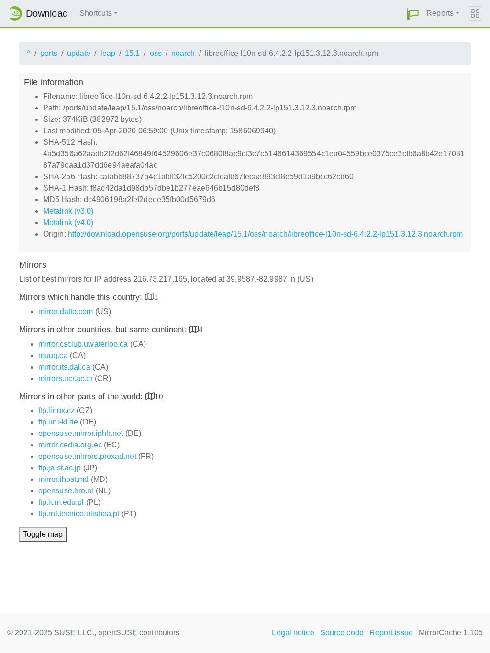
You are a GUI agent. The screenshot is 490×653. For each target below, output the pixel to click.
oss (156, 53)
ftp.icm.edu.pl (61, 502)
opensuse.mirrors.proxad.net (87, 456)
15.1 (132, 53)
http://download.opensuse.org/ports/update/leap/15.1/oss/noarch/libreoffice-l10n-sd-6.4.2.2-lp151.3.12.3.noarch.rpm (265, 234)
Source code (342, 633)
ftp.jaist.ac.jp (59, 468)
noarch (183, 53)
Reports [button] (440, 13)
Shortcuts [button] (95, 13)
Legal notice (293, 633)
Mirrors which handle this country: (82, 297)
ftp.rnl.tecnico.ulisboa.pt (79, 514)
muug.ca (53, 355)
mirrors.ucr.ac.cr (65, 378)
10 (159, 396)
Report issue (391, 633)
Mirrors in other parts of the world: (82, 396)
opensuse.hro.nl (66, 491)
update (79, 53)
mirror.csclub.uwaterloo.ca (83, 344)
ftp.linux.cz (56, 410)
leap (107, 53)
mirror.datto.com (65, 311)
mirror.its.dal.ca (64, 367)
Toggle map (43, 534)
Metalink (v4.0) (68, 222)
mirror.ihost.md (63, 479)
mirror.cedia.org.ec (70, 445)
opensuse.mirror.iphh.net (80, 433)
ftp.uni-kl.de (58, 422)
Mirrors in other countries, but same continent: (104, 329)
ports (48, 53)
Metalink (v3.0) (68, 211)
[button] (413, 13)
